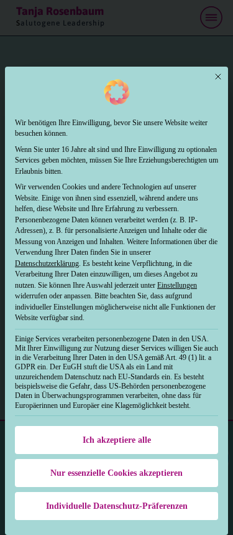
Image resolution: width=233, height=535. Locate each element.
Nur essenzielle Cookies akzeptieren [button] (116, 473)
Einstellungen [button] (177, 285)
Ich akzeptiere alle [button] (117, 440)
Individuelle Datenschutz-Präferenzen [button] (117, 506)
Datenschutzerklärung (47, 263)
